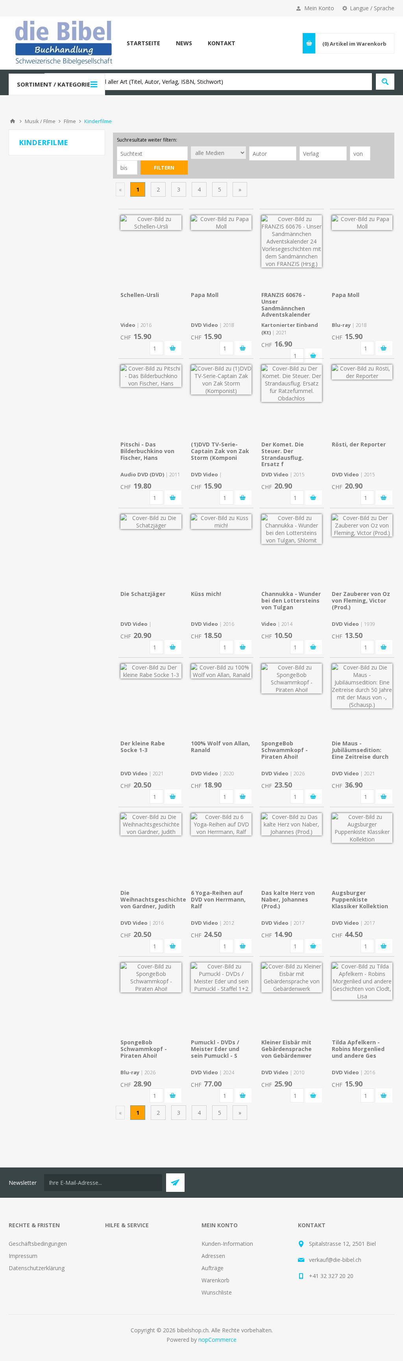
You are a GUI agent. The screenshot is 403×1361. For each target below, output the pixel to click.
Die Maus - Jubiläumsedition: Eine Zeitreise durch (360, 750)
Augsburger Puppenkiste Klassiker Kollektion (360, 899)
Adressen (213, 1256)
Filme (70, 121)
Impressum (23, 1256)
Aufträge (213, 1268)
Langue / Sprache (372, 8)
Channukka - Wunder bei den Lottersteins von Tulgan (291, 600)
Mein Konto (319, 8)
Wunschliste (217, 1292)
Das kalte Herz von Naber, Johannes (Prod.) (288, 899)
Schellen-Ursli (139, 295)
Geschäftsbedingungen (38, 1243)
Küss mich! (206, 594)
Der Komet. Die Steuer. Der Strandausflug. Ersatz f (282, 454)
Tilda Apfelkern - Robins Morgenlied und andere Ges (358, 1048)
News (184, 43)
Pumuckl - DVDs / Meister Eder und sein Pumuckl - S (215, 1048)
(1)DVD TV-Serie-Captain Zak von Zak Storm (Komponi (220, 451)
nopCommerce (217, 1339)
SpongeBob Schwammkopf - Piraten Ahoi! (284, 750)
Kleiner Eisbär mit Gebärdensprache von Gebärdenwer (286, 1048)
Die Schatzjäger (142, 594)
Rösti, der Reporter (359, 444)
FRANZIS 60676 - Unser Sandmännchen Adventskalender (285, 304)
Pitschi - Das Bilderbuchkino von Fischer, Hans (147, 451)
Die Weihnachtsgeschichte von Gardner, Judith (153, 899)
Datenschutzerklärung (37, 1268)
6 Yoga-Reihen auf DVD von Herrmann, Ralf (218, 899)
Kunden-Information (227, 1243)
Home (13, 121)
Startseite (143, 43)
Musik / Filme (40, 121)
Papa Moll (204, 295)
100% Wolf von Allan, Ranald (220, 747)
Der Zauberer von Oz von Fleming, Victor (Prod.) (361, 600)
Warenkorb (215, 1280)
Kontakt (221, 43)
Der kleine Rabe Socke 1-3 (142, 747)
